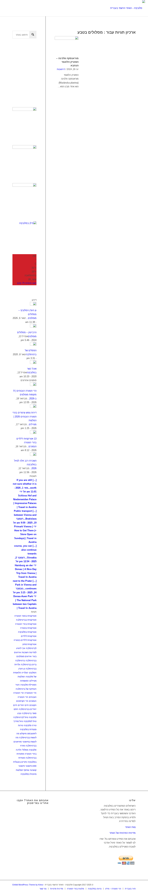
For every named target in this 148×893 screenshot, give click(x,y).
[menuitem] (43, 889)
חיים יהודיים (23, 705)
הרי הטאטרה (30, 693)
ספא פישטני (30, 766)
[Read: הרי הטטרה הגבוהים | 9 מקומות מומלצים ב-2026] (33, 385)
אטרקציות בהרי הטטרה (25, 624)
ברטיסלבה (20, 660)
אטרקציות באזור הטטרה (25, 616)
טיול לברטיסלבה (20, 717)
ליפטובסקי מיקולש (28, 733)
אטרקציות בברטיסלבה (26, 620)
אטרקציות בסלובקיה (27, 632)
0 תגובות (61, 69)
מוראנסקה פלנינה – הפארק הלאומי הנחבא (67, 62)
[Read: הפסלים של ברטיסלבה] (33, 344)
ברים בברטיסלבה (28, 664)
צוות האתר (130, 827)
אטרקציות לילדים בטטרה (25, 640)
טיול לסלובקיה (30, 721)
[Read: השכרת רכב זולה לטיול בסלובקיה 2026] (33, 455)
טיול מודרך (18, 721)
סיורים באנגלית (20, 762)
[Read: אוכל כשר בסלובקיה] (33, 363)
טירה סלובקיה (30, 725)
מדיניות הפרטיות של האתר (122, 833)
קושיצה (33, 770)
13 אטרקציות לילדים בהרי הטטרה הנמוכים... (26, 442)
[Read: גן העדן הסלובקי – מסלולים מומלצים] (33, 304)
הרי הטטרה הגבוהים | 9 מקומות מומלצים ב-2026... (24, 394)
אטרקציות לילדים (28, 636)
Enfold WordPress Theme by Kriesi (27, 885)
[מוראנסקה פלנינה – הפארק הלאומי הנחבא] (66, 45)
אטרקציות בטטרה (28, 628)
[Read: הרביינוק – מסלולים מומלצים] (33, 326)
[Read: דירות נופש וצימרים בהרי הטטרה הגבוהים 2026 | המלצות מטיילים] (33, 407)
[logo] (127, 8)
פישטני (21, 766)
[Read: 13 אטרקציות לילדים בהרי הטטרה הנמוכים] (33, 433)
